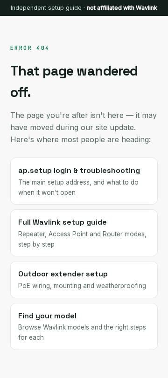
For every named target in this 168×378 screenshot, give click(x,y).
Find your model (82, 326)
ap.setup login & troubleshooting (79, 180)
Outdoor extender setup (82, 279)
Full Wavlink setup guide (82, 232)
